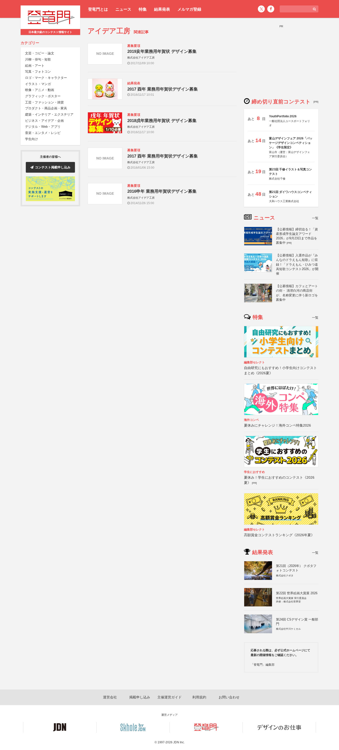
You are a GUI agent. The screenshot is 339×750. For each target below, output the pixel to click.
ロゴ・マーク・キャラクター (46, 78)
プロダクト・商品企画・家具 (46, 108)
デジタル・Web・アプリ (43, 127)
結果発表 (162, 9)
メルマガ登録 (189, 9)
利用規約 (199, 697)
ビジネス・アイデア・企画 (44, 121)
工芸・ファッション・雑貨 (44, 102)
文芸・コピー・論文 (39, 53)
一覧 (315, 218)
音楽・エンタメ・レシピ (43, 133)
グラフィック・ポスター (43, 96)
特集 (143, 9)
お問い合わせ (229, 697)
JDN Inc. (179, 742)
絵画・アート (34, 65)
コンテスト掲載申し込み (52, 167)
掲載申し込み (139, 697)
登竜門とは (98, 9)
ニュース (123, 9)
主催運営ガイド (169, 697)
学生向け (31, 139)
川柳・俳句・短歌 (38, 59)
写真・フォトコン (38, 72)
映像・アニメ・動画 (39, 90)
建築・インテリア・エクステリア (49, 115)
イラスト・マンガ (38, 84)
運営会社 (110, 697)
